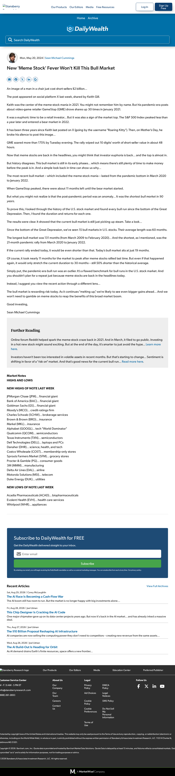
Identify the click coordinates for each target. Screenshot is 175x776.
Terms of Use (88, 724)
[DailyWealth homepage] (87, 29)
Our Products (59, 7)
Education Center (122, 670)
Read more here (132, 361)
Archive (93, 18)
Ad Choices (90, 692)
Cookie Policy (88, 702)
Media (89, 7)
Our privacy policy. (135, 570)
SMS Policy (108, 700)
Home (81, 18)
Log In (144, 7)
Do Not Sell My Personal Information (108, 713)
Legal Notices (106, 694)
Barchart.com (23, 748)
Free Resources (105, 7)
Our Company (57, 686)
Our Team (55, 694)
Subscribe (87, 563)
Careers (56, 700)
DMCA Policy (105, 686)
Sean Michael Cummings (59, 58)
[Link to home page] (14, 7)
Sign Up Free (163, 7)
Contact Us (56, 707)
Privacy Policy (88, 686)
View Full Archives (157, 586)
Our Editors (76, 7)
